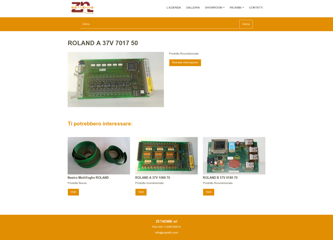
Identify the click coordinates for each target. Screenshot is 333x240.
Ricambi (236, 7)
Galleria (193, 7)
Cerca (246, 24)
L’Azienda (174, 7)
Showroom (214, 7)
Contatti (256, 7)
